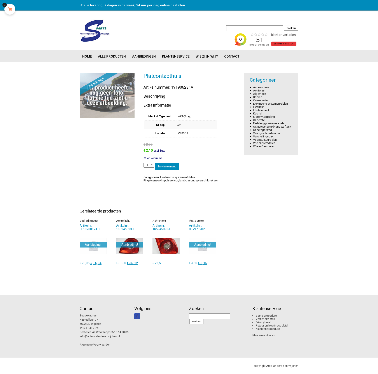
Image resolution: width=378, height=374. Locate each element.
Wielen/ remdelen (264, 143)
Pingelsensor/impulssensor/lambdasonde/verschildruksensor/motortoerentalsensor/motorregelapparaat (210, 180)
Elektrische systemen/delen (177, 177)
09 (178, 124)
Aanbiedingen (144, 56)
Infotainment (261, 110)
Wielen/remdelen (264, 146)
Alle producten (112, 56)
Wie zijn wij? (207, 56)
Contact (231, 56)
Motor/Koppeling (264, 116)
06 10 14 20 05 (119, 332)
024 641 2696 (90, 328)
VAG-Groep (184, 116)
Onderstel (259, 120)
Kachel (257, 113)
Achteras (258, 90)
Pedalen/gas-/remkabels (268, 123)
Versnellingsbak (263, 136)
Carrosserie (260, 100)
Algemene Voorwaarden (95, 344)
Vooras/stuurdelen (265, 139)
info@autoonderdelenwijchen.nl (100, 336)
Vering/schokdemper (266, 133)
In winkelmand (167, 166)
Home (87, 56)
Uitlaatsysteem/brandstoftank (272, 126)
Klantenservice (175, 56)
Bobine (257, 97)
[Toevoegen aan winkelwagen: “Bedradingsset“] (104, 270)
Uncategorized (262, 130)
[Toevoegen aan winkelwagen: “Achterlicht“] (140, 270)
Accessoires (261, 87)
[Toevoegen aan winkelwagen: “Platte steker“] (213, 270)
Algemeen (259, 93)
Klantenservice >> (263, 335)
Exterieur (258, 107)
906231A (182, 133)
